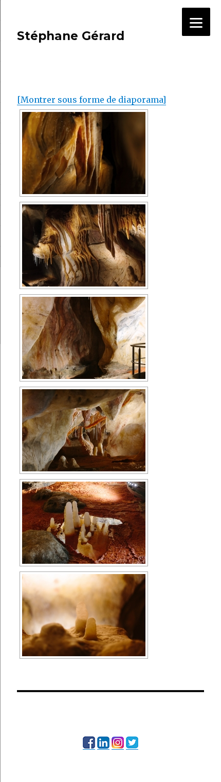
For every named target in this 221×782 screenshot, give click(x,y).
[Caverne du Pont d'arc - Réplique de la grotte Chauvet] (83, 153)
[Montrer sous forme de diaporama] (91, 99)
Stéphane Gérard (70, 36)
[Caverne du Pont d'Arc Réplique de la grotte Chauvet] (83, 338)
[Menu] (196, 22)
